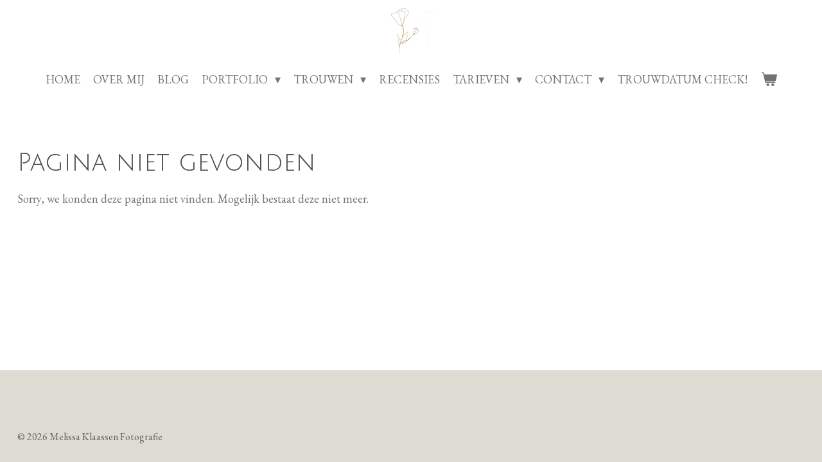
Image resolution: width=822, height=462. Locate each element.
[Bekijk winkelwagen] (768, 79)
